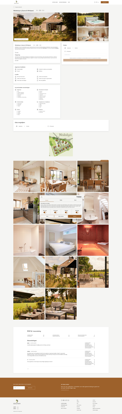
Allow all (74, 216)
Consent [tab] (46, 200)
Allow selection (61, 216)
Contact (94, 400)
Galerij (78, 401)
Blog (77, 400)
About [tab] (75, 200)
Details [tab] (61, 200)
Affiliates (94, 405)
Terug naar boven (104, 160)
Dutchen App (79, 410)
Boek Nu (104, 2)
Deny (47, 216)
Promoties (78, 408)
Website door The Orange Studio (17, 411)
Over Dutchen (79, 405)
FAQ (77, 403)
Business (78, 406)
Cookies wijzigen (95, 410)
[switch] (55, 212)
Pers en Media (95, 403)
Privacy (94, 406)
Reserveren (85, 60)
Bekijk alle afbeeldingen (21, 39)
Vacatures (94, 401)
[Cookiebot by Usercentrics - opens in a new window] (77, 197)
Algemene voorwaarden (96, 408)
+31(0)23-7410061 (64, 403)
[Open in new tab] (96, 2)
